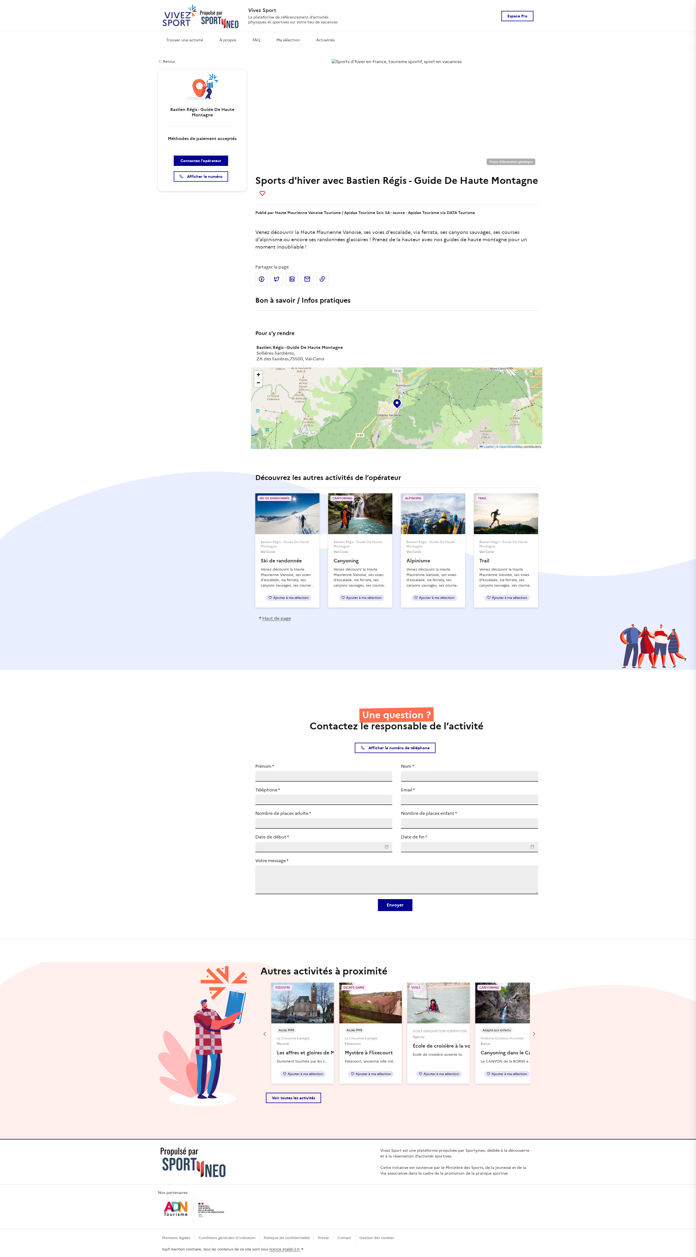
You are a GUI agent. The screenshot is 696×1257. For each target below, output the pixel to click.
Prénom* (264, 766)
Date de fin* (414, 837)
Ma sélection (288, 40)
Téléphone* (267, 789)
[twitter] (277, 279)
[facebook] (261, 279)
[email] (307, 279)
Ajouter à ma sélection (291, 598)
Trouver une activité (184, 40)
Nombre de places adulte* (283, 813)
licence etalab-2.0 (284, 1249)
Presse (323, 1238)
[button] (397, 402)
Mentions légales (176, 1238)
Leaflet (488, 446)
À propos (227, 40)
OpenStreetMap (511, 446)
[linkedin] (292, 279)
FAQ (256, 40)
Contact (344, 1238)
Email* (408, 789)
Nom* (407, 766)
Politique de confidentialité (287, 1238)
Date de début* (272, 837)
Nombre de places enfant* (429, 813)
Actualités (325, 40)
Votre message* (271, 860)
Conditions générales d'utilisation (227, 1238)
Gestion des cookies (376, 1238)
